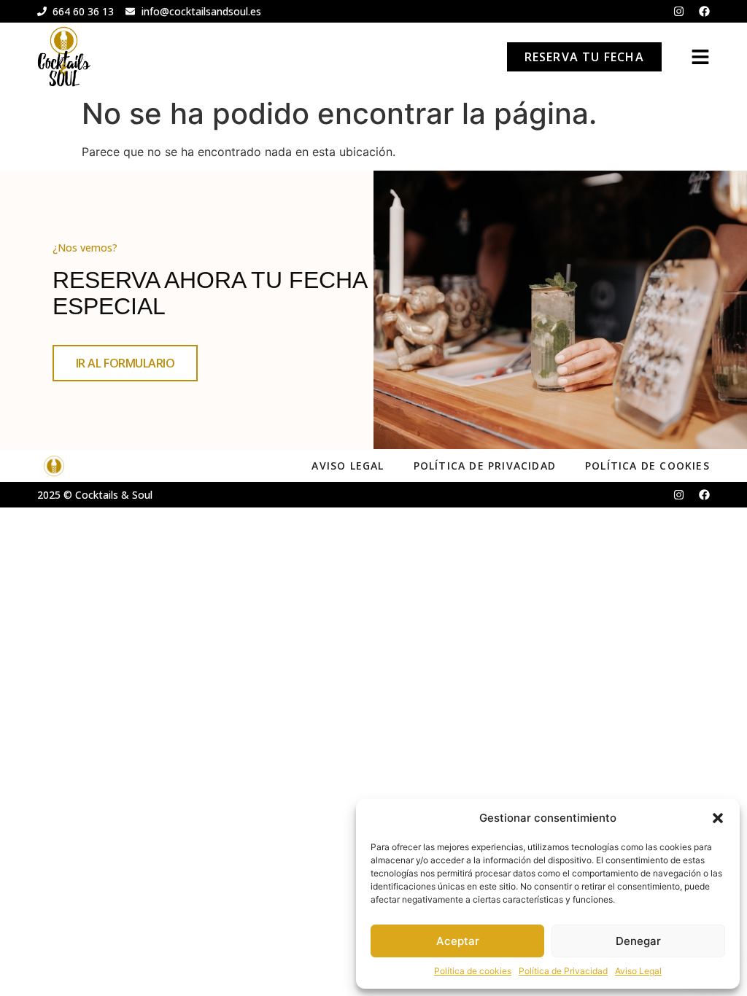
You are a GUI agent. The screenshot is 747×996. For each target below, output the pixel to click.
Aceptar (457, 941)
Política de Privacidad (563, 970)
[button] (718, 818)
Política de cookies (472, 970)
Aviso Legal (638, 970)
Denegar (638, 941)
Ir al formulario (125, 363)
